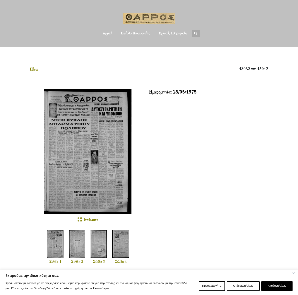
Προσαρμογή (210, 286)
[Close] (293, 273)
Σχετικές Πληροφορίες (173, 33)
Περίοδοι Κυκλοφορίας (135, 33)
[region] (149, 282)
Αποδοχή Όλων (277, 286)
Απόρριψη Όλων (243, 286)
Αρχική (107, 33)
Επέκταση (91, 220)
